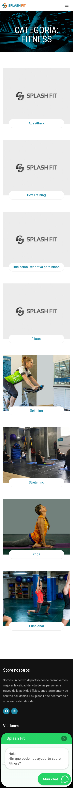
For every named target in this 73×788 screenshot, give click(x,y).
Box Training (36, 195)
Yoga (36, 554)
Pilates (36, 339)
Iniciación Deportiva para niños (36, 267)
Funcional (36, 626)
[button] (64, 738)
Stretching (36, 482)
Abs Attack (36, 123)
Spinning (36, 411)
